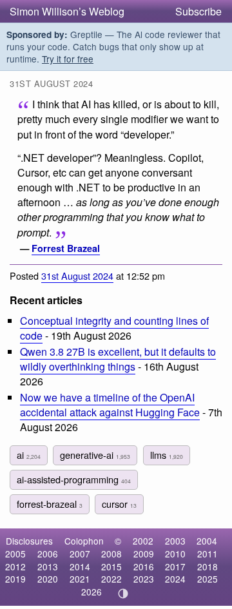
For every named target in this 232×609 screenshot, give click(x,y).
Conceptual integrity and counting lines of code (114, 328)
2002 (143, 540)
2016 (143, 566)
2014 (80, 566)
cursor (119, 503)
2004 (207, 540)
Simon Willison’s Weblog (67, 11)
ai (29, 454)
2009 (143, 553)
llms (166, 454)
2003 (175, 540)
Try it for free (67, 58)
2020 (47, 578)
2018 (207, 566)
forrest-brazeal (49, 503)
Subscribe (198, 11)
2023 (143, 578)
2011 (207, 553)
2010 (175, 553)
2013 (47, 566)
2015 (111, 566)
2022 (111, 578)
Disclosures (29, 540)
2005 (15, 553)
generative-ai (95, 454)
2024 (175, 578)
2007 (80, 553)
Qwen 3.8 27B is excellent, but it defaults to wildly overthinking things (118, 359)
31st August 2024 (77, 275)
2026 (91, 591)
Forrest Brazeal (66, 248)
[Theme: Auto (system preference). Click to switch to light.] (123, 593)
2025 (207, 578)
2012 (15, 566)
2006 (47, 553)
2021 (80, 578)
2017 (175, 566)
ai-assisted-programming (74, 479)
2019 (15, 578)
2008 (111, 553)
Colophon (84, 540)
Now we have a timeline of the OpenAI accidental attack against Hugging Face (110, 405)
